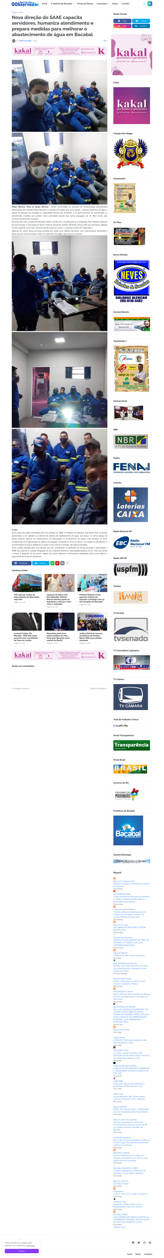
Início (129, 1254)
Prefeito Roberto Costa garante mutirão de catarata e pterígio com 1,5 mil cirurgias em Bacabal (91, 598)
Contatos (148, 1254)
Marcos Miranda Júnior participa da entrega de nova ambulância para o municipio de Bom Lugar (131, 996)
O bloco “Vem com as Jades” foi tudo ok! (130, 1194)
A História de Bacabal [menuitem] (61, 3)
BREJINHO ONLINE (121, 1153)
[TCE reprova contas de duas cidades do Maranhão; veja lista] (27, 583)
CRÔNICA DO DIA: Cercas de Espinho (129, 956)
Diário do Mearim (120, 953)
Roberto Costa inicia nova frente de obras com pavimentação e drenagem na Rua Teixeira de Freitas (130, 968)
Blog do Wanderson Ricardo (125, 963)
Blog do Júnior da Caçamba (125, 1120)
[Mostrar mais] (67, 563)
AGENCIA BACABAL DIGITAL (125, 1066)
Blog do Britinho (120, 1107)
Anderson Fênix (119, 1202)
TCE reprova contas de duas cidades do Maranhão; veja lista (27, 597)
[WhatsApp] (52, 563)
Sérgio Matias (119, 1038)
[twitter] (139, 1242)
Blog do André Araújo (122, 979)
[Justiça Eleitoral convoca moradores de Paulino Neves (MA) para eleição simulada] (92, 622)
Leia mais (31, 1246)
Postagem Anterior (21, 689)
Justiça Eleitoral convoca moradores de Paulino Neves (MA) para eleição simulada (90, 637)
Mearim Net (118, 1094)
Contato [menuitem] (126, 3)
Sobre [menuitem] (115, 3)
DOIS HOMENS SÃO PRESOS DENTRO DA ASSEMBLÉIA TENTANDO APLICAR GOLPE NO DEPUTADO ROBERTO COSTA (131, 1219)
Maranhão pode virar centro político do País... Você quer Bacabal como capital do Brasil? (58, 637)
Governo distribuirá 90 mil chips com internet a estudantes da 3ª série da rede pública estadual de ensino (130, 1157)
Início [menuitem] (44, 3)
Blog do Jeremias (120, 1181)
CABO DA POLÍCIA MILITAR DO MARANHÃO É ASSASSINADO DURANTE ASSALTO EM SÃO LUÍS (131, 1070)
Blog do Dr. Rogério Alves (124, 881)
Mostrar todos (120, 1227)
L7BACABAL (118, 1081)
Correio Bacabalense (122, 1138)
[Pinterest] (57, 563)
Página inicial (17, 12)
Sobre (138, 1254)
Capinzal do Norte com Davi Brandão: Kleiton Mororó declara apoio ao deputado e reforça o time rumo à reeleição (59, 599)
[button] (144, 3)
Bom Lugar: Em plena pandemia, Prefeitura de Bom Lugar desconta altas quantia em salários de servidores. (131, 1142)
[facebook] (133, 1242)
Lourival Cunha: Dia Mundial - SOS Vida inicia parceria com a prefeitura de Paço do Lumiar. (26, 637)
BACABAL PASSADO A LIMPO (125, 1168)
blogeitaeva (118, 1191)
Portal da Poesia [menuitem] (85, 3)
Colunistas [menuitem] (102, 3)
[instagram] (144, 1242)
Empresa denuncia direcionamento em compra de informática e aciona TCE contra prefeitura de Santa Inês (129, 914)
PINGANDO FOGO (121, 1050)
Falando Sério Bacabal (122, 938)
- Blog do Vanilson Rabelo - (124, 909)
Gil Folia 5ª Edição (121, 1184)
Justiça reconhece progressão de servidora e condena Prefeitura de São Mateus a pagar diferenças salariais (131, 899)
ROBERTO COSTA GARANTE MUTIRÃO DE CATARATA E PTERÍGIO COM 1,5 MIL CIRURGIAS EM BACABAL (131, 942)
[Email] (62, 563)
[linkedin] (150, 1242)
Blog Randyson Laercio (123, 991)
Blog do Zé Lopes (120, 925)
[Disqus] (59, 722)
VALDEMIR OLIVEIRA (122, 894)
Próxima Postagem (98, 689)
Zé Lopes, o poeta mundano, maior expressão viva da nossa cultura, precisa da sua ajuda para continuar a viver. (131, 1055)
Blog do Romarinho (121, 1030)
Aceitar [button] (22, 1251)
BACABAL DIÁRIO (120, 1215)
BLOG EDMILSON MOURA (124, 1007)
